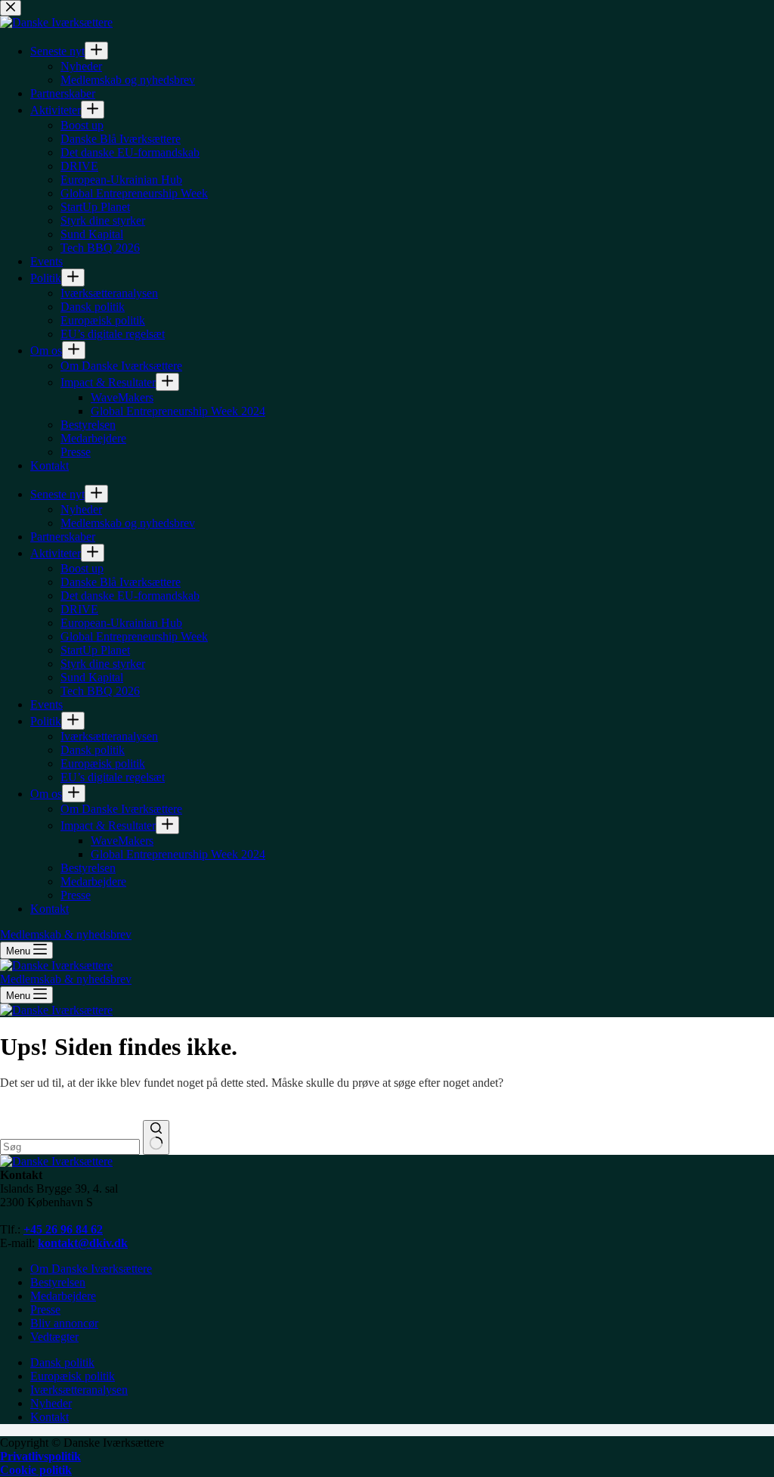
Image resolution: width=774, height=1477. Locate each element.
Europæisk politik (72, 1376)
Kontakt (49, 1416)
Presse (45, 1309)
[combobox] (70, 1147)
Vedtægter (54, 1336)
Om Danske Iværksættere (91, 1268)
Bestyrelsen (57, 1282)
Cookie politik (36, 1469)
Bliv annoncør (64, 1323)
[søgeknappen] (156, 1137)
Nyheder (51, 1403)
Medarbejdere (63, 1295)
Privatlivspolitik (40, 1456)
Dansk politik (62, 1362)
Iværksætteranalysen (79, 1389)
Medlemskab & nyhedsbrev (66, 979)
